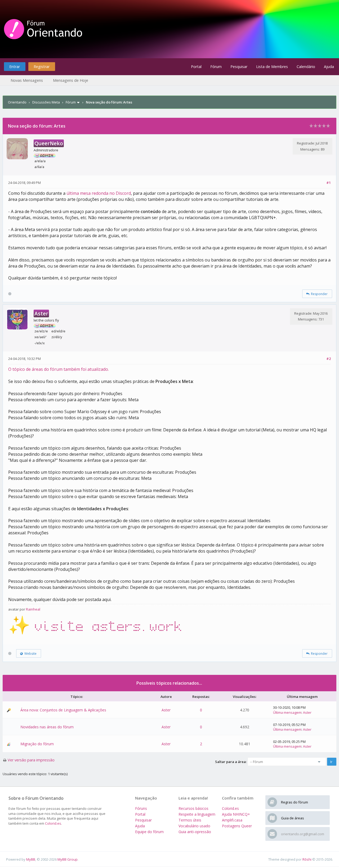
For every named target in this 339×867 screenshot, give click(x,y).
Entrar (14, 66)
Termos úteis (190, 820)
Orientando (17, 102)
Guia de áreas (292, 818)
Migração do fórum (37, 743)
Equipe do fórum (149, 831)
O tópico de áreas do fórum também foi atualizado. (58, 369)
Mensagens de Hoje (70, 80)
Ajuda (329, 66)
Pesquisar (238, 66)
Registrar (42, 66)
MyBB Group (67, 859)
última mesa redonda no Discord (98, 193)
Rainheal (33, 609)
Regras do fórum (294, 802)
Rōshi (306, 859)
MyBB (30, 859)
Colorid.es (53, 823)
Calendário (306, 66)
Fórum (216, 66)
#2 (328, 358)
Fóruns (141, 808)
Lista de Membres (272, 66)
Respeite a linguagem (197, 814)
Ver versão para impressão (31, 759)
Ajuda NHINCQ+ (236, 814)
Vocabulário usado (194, 825)
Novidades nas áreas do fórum (47, 726)
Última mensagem (287, 712)
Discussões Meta (46, 102)
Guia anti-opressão (195, 831)
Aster (166, 709)
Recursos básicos (193, 808)
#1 (328, 182)
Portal (196, 66)
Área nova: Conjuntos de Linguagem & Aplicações (63, 709)
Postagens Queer (237, 825)
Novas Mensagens (27, 80)
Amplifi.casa (232, 820)
